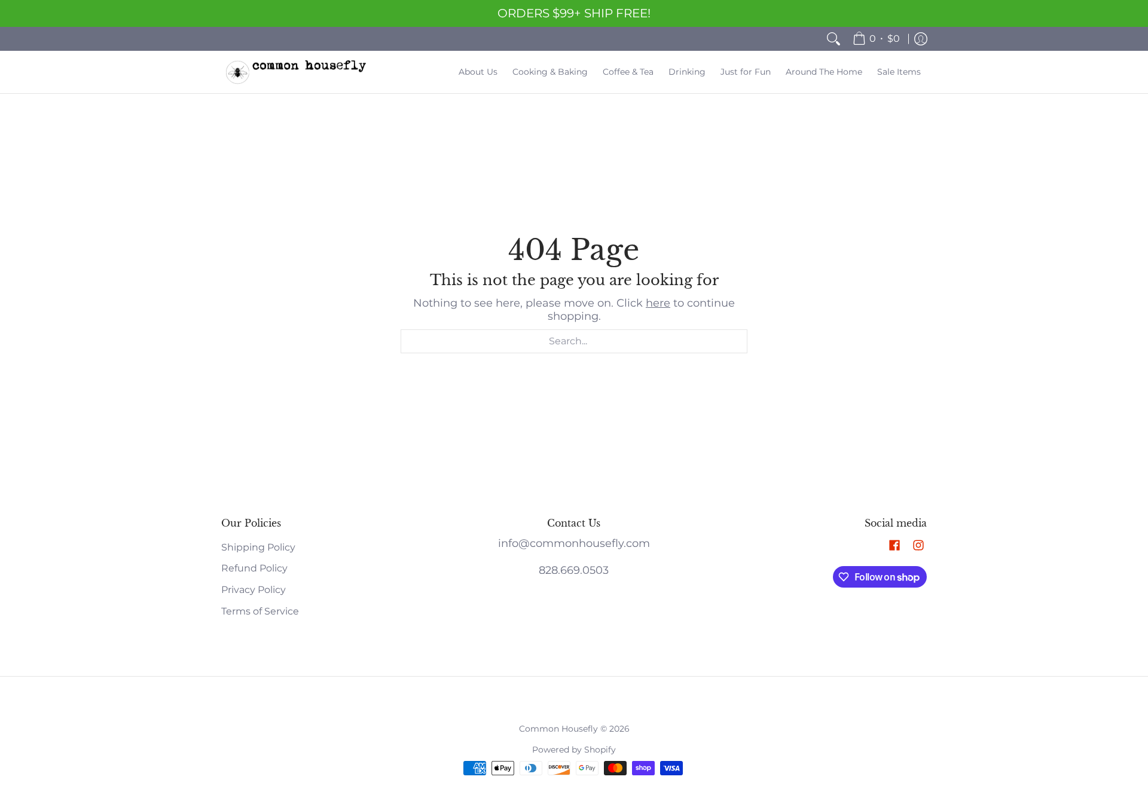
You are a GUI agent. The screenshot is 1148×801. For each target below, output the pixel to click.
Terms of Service (260, 611)
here (658, 303)
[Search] (833, 39)
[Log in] (921, 39)
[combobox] (574, 341)
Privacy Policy (253, 589)
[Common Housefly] (296, 72)
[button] (894, 546)
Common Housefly (558, 728)
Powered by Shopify (574, 749)
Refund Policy (254, 568)
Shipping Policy (258, 547)
